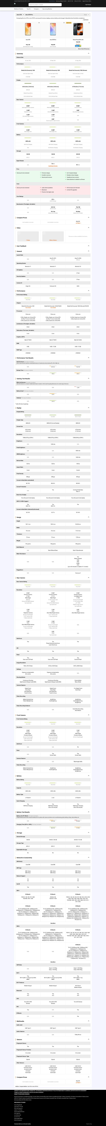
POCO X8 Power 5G (18, 1108)
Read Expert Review (52, 166)
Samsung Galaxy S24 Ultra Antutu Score (22, 1100)
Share (85, 14)
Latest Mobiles (52, 1)
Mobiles (17, 1086)
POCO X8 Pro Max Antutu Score (35, 1098)
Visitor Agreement (81, 1090)
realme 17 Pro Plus (18, 1110)
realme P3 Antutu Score (83, 1096)
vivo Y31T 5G (17, 1116)
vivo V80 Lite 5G (17, 1115)
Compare (23, 1090)
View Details (28, 307)
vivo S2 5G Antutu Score (47, 1098)
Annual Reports (71, 1090)
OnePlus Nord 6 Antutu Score (48, 1096)
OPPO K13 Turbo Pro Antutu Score (21, 1098)
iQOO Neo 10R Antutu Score (58, 1098)
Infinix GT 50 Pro (77, 1)
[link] (78, 46)
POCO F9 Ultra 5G (18, 1120)
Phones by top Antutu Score (20, 1096)
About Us (64, 1090)
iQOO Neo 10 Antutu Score (70, 1098)
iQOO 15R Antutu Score (73, 1096)
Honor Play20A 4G (18, 1104)
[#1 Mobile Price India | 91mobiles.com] (19, 4)
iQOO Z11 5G (70, 1)
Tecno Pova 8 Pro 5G (78, 39)
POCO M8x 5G (17, 1113)
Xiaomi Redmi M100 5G (19, 1111)
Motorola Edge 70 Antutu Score (61, 1096)
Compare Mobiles (23, 1086)
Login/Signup (88, 4)
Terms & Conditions (19, 1092)
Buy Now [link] (78, 44)
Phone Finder (29, 1090)
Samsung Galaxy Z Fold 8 (61, 1)
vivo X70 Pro (53, 39)
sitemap (59, 1090)
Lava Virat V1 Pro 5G (18, 1106)
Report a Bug (89, 1123)
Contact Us (17, 1090)
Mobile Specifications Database (34, 1092)
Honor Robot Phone (18, 1118)
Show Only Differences (83, 49)
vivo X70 (28, 39)
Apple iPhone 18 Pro (87, 1)
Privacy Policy (53, 1090)
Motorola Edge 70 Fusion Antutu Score (34, 1096)
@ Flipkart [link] (78, 223)
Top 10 (35, 1090)
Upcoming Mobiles (47, 9)
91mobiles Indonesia (43, 1090)
